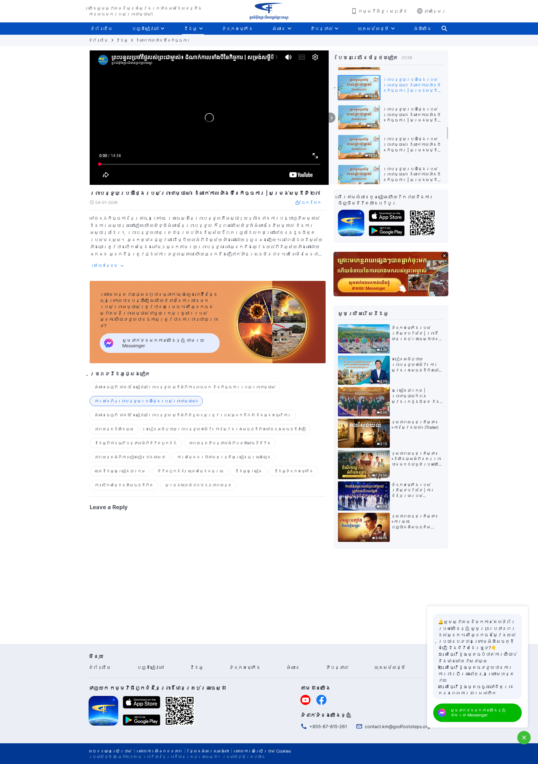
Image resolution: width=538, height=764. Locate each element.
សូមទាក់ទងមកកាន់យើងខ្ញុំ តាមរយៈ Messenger (478, 712)
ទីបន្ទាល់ (321, 28)
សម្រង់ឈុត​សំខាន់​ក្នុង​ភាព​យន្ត (198, 485)
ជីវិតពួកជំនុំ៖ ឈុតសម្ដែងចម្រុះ (190, 471)
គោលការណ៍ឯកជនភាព (160, 751)
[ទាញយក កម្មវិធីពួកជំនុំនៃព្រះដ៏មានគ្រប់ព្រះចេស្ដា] (103, 710)
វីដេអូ (190, 28)
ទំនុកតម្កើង (237, 28)
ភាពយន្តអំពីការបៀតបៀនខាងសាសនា (129, 457)
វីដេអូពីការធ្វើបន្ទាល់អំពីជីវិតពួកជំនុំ (135, 443)
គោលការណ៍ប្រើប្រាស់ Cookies (263, 751)
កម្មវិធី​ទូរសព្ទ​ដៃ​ (382, 11)
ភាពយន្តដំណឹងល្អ (114, 429)
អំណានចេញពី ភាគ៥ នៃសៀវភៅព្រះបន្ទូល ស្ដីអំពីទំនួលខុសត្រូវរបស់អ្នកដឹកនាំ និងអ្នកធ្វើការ (192, 415)
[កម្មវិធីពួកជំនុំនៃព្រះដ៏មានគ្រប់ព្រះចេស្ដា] (351, 222)
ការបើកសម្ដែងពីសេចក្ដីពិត (123, 485)
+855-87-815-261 (328, 726)
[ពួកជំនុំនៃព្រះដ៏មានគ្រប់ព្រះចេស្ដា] (269, 11)
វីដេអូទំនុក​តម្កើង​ (293, 471)
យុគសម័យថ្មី (373, 28)
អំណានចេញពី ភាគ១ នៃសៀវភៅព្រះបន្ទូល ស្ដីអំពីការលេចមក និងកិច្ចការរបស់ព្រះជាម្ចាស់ (184, 387)
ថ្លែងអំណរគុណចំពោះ (209, 751)
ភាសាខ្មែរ (435, 11)
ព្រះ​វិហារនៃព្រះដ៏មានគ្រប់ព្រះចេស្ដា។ (182, 756)
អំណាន (279, 28)
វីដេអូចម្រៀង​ (248, 471)
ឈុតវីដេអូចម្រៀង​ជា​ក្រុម (119, 471)
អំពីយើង (423, 28)
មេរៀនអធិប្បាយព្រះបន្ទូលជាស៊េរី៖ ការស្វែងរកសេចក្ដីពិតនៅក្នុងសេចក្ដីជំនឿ (225, 429)
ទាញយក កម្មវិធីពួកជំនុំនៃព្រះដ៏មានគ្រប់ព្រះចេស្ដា (157, 688)
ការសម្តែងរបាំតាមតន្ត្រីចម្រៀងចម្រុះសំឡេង (224, 457)
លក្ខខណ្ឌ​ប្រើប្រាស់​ (110, 751)
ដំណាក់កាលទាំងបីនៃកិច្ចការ (163, 40)
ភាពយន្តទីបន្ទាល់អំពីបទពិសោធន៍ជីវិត (230, 443)
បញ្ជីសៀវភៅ (145, 28)
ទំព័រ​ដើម (101, 28)
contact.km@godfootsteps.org (397, 726)
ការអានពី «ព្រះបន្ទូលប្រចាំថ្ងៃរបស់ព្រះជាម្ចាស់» (146, 401)
